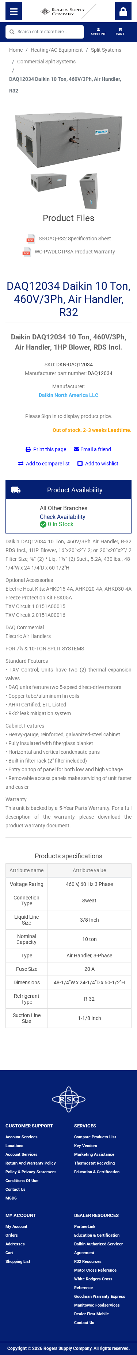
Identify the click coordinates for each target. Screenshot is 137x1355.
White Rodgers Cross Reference (93, 1283)
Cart (120, 34)
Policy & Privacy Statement (30, 1172)
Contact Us (84, 1322)
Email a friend (95, 449)
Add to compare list (47, 463)
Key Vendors (85, 1145)
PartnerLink (84, 1226)
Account (98, 34)
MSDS (11, 1198)
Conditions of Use (21, 1180)
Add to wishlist (101, 463)
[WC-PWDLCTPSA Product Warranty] (27, 252)
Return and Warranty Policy (30, 1163)
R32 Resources (88, 1261)
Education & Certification (96, 1172)
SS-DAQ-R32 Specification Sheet (75, 238)
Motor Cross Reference (95, 1270)
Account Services (21, 1137)
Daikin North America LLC (68, 395)
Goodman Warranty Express (99, 1296)
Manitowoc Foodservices (97, 1305)
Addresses (15, 1244)
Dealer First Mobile (91, 1314)
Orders (11, 1235)
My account (16, 1226)
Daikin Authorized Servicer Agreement (98, 1248)
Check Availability (62, 516)
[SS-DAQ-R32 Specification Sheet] (31, 239)
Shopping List (17, 1261)
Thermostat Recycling (94, 1163)
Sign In (123, 11)
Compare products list (95, 1137)
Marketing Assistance (94, 1154)
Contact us (15, 1189)
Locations (14, 1145)
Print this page (49, 449)
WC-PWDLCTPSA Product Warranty (75, 252)
